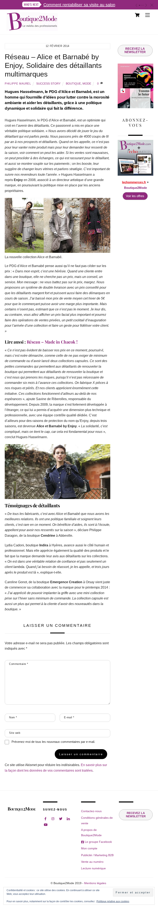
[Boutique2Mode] (32, 29)
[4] (142, 5)
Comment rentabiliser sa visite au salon (79, 4)
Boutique (73, 83)
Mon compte (89, 848)
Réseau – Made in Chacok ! (52, 342)
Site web (14, 732)
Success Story (48, 83)
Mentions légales (95, 883)
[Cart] (137, 15)
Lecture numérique (93, 868)
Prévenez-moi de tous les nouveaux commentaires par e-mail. (53, 741)
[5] (143, 5)
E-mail (69, 717)
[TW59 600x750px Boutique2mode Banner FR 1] (135, 107)
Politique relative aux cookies (112, 901)
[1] (139, 5)
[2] (140, 5)
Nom (13, 717)
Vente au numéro (92, 861)
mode (86, 83)
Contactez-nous (91, 811)
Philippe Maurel (18, 83)
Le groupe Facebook (98, 841)
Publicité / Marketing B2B (97, 855)
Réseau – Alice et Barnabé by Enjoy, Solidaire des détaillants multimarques (53, 65)
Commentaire (18, 663)
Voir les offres (135, 196)
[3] (141, 5)
